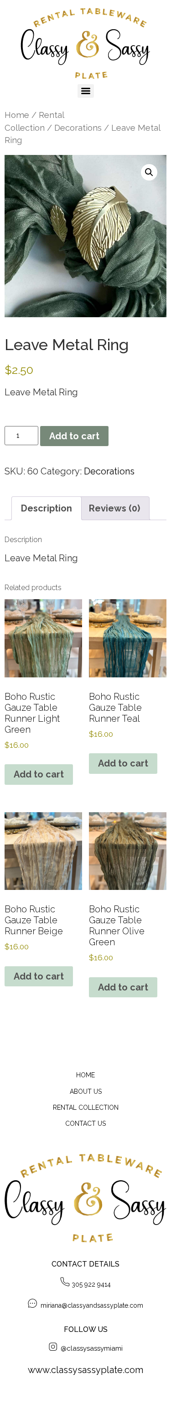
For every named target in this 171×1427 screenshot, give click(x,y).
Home (17, 115)
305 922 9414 (91, 1284)
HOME (85, 1075)
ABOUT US (86, 1091)
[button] (149, 172)
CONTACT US (85, 1123)
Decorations (78, 128)
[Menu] (86, 91)
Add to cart (74, 436)
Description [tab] (46, 508)
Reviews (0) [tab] (114, 508)
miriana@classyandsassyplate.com (91, 1305)
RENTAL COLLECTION (86, 1107)
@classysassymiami (90, 1348)
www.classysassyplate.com (85, 1369)
